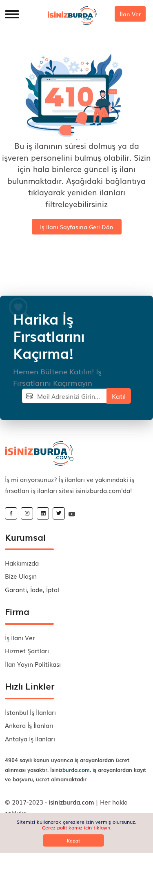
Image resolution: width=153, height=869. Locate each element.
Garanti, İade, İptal (32, 589)
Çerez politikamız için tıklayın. (76, 827)
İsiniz (70, 770)
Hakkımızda (22, 562)
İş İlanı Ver (20, 637)
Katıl (119, 396)
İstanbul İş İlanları (30, 712)
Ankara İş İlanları (29, 725)
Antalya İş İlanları (30, 738)
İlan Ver (130, 14)
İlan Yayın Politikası (33, 663)
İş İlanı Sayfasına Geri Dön (76, 227)
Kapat (73, 840)
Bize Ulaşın (21, 575)
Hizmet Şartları (27, 650)
